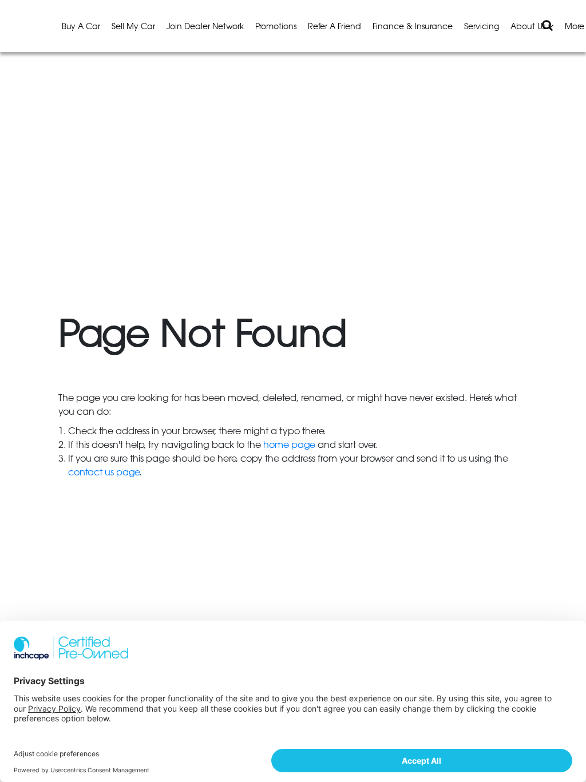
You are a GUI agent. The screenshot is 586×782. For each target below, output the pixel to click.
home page (289, 445)
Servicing (481, 27)
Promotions (275, 27)
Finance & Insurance (413, 27)
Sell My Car (133, 27)
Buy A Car (81, 27)
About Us (529, 27)
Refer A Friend (334, 27)
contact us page (103, 472)
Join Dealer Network (205, 27)
